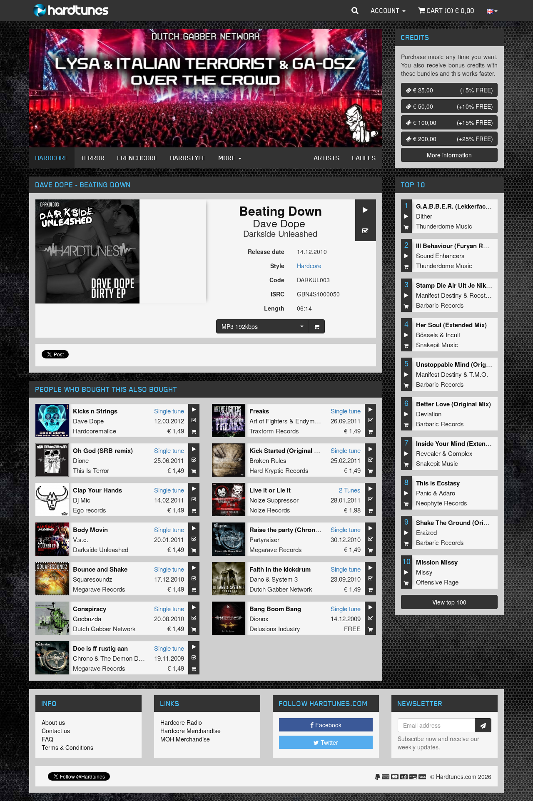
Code (276, 280)
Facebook (327, 725)
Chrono (83, 658)
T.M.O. (478, 374)
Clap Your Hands (97, 490)
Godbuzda (87, 618)
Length (274, 308)
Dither (424, 215)
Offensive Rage (437, 581)
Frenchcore (137, 158)
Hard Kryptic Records (279, 470)
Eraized (426, 532)
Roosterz (481, 295)
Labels (364, 158)
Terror (93, 158)
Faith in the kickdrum (280, 569)
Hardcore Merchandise (190, 730)
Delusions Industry (274, 628)
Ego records (89, 509)
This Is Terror (91, 470)
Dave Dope (279, 222)
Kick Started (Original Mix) (287, 450)
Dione (81, 460)
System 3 (284, 579)
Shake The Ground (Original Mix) (464, 522)
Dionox (259, 618)
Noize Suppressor (274, 499)
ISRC (277, 294)
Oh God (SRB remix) (103, 450)
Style (277, 265)
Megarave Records (275, 549)
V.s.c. (80, 539)
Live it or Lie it (270, 490)
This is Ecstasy (438, 483)
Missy (424, 571)
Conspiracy (89, 608)
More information (449, 155)
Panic (423, 492)
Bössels (427, 334)
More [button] (228, 158)
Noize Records (269, 509)
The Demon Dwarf (125, 658)
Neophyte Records (441, 502)
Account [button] (386, 10)
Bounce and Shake (100, 569)
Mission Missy (437, 562)
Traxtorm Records (274, 430)
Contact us (56, 730)
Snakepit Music (437, 344)
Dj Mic (81, 499)
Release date (266, 251)
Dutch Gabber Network (280, 589)
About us (53, 722)
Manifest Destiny (439, 295)
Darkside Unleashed (280, 233)
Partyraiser (264, 539)
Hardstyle (188, 158)
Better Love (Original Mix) (453, 403)
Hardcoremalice (94, 430)
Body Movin (90, 529)
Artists (327, 158)
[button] (355, 10)
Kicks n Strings (95, 410)
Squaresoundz (92, 579)
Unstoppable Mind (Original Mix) (463, 364)
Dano (256, 579)
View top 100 (449, 602)
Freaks (259, 410)
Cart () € (449, 10)
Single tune (169, 410)
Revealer (428, 453)
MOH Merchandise (185, 739)
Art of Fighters (268, 420)
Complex (460, 453)
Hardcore (51, 158)
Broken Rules (267, 460)
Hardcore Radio (181, 722)
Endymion (309, 420)
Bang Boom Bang (275, 608)
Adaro (447, 492)
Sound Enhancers (440, 255)
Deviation (428, 413)
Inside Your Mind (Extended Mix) (463, 443)
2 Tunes (350, 489)
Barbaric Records (440, 305)
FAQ (47, 739)
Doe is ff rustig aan (100, 648)
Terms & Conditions (67, 747)
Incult (453, 334)
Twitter (328, 742)
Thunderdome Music (444, 225)
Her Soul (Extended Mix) (451, 324)
